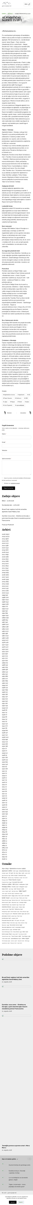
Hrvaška (15, 886)
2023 (3, 541)
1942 (3, 724)
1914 (3, 787)
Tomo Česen (16, 936)
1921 (3, 771)
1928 (3, 755)
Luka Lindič (14, 898)
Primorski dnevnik (8, 920)
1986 (3, 624)
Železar (13, 943)
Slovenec (5, 925)
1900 (3, 818)
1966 (3, 669)
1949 (3, 708)
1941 (3, 726)
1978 (3, 642)
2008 (3, 575)
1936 (3, 737)
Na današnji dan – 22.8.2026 (10, 505)
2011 (3, 568)
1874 (3, 852)
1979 (3, 640)
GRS (26, 398)
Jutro (4, 893)
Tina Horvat (22, 934)
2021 (3, 545)
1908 (3, 800)
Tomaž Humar (6, 936)
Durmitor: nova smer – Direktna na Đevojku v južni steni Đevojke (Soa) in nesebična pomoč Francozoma (16, 518)
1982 (3, 633)
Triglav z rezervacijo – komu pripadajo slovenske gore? (17, 1185)
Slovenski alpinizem (8, 927)
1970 (3, 660)
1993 (3, 609)
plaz (27, 913)
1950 (3, 705)
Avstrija (5, 873)
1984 (3, 629)
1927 (3, 757)
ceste (27, 873)
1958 (3, 687)
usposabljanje (19, 405)
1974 (3, 651)
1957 (3, 690)
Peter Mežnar (24, 911)
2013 (3, 563)
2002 (3, 588)
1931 (3, 748)
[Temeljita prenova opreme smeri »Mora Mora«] (16, 1079)
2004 (3, 584)
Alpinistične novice (9, 394)
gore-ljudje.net (6, 6)
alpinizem (21, 394)
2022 (3, 543)
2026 (3, 534)
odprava (15, 907)
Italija (5, 889)
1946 (3, 715)
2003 (3, 586)
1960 (3, 683)
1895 (3, 830)
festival (10, 877)
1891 (3, 839)
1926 (3, 760)
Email (4, 442)
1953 (3, 699)
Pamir (20, 401)
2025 (3, 536)
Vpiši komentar (6, 458)
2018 (3, 552)
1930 (3, 751)
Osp (11, 909)
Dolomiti (22, 875)
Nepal (12, 401)
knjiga (15, 895)
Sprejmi (13, 1202)
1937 (3, 735)
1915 (3, 784)
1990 (3, 615)
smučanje (20, 927)
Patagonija (6, 911)
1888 (3, 841)
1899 (3, 820)
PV (17, 920)
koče (21, 895)
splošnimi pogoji (15, 483)
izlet (11, 889)
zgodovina (6, 943)
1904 (3, 809)
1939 (3, 730)
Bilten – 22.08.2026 (8, 501)
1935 (3, 739)
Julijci (5, 401)
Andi (15, 871)
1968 (3, 665)
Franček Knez (6, 882)
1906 (3, 805)
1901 (3, 816)
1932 (3, 746)
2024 (3, 539)
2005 (3, 581)
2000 (3, 593)
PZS (22, 920)
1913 (3, 789)
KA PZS (11, 893)
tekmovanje (7, 934)
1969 (3, 663)
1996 (3, 602)
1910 (3, 796)
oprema (5, 909)
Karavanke (6, 895)
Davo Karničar (6, 875)
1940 (3, 728)
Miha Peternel (25, 900)
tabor (27, 401)
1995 (3, 604)
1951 (3, 703)
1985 (3, 627)
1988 (3, 620)
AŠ (28, 394)
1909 (3, 798)
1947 (3, 712)
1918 (3, 778)
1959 (3, 685)
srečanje (16, 929)
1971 (3, 658)
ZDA (27, 940)
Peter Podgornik (7, 913)
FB (4, 877)
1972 (3, 656)
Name (4, 434)
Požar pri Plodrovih (8, 525)
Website (4, 450)
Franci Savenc (7, 398)
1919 (3, 775)
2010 (3, 570)
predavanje (6, 918)
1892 (3, 836)
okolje (22, 907)
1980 (3, 638)
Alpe (5, 868)
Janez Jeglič (6, 891)
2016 (3, 557)
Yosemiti (21, 940)
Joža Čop (15, 891)
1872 (3, 854)
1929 (3, 753)
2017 (3, 554)
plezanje (6, 916)
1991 (3, 613)
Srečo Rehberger (7, 931)
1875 (3, 850)
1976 (3, 647)
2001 (3, 591)
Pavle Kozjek (14, 911)
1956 (3, 692)
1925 (3, 762)
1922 (3, 769)
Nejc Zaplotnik (14, 904)
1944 (3, 719)
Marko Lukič (23, 898)
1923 (3, 766)
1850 (3, 857)
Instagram (23, 886)
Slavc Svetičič (22, 922)
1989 (3, 618)
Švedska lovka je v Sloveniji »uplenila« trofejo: (17, 1172)
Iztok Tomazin (19, 889)
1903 (3, 812)
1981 (3, 636)
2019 (3, 550)
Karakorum (18, 893)
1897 (3, 825)
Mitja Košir (15, 902)
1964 (3, 674)
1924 (3, 764)
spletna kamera (7, 929)
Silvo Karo (13, 922)
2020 (3, 548)
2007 (3, 577)
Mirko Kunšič (6, 902)
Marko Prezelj (6, 900)
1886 (3, 843)
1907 (3, 802)
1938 (3, 733)
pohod (13, 916)
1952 (3, 701)
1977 (3, 645)
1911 (3, 793)
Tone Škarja (26, 936)
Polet (19, 916)
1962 (3, 678)
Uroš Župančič (7, 405)
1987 (3, 622)
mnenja (22, 902)
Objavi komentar (8, 488)
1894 (3, 832)
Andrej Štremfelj (24, 871)
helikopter (23, 884)
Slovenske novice (16, 925)
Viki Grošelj (6, 940)
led (26, 895)
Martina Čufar (16, 900)
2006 (3, 579)
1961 (3, 681)
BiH (16, 873)
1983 (3, 631)
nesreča (6, 907)
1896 (3, 827)
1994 (3, 606)
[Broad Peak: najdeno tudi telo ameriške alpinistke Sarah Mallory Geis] (16, 966)
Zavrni (20, 1202)
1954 (3, 696)
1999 (3, 595)
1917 (3, 780)
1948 (3, 710)
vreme (14, 940)
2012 (3, 566)
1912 (3, 791)
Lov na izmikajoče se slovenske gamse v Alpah (18, 1179)
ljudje (6, 898)
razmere (6, 922)
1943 (3, 721)
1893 (3, 834)
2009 (3, 572)
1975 (3, 649)
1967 (3, 667)
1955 (3, 694)
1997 (3, 599)
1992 (3, 611)
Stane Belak (17, 931)
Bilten (21, 873)
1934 (3, 742)
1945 (3, 717)
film (25, 877)
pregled (15, 918)
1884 (3, 848)
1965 (3, 672)
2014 (3, 561)
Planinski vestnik (18, 913)
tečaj (15, 934)
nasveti (5, 904)
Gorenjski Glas (17, 882)
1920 (3, 773)
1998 (3, 597)
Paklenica (19, 909)
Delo (14, 875)
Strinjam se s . (12, 483)
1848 (3, 859)
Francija (5, 880)
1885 (3, 845)
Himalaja (6, 886)
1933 (3, 744)
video (25, 938)
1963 (3, 676)
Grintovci (18, 398)
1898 (3, 823)
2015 (3, 559)
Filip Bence (18, 877)
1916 (3, 782)
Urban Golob (6, 938)
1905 (3, 807)
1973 (3, 654)
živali (19, 943)
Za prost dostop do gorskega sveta (19, 1165)
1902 (3, 814)
